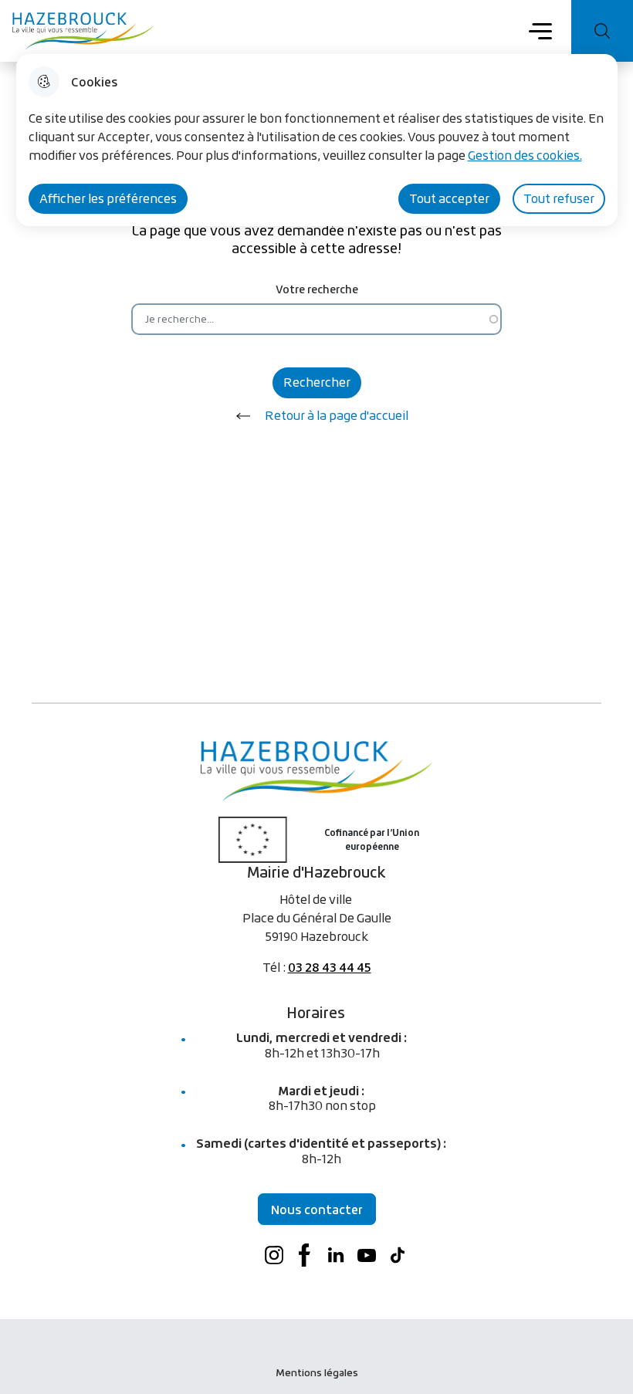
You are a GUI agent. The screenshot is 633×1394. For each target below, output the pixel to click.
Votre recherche (317, 289)
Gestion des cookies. (525, 155)
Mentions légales (317, 1372)
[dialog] (317, 140)
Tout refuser (558, 198)
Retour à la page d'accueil (336, 415)
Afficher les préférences (108, 198)
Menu (541, 30)
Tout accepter (449, 198)
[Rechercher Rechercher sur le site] (602, 31)
